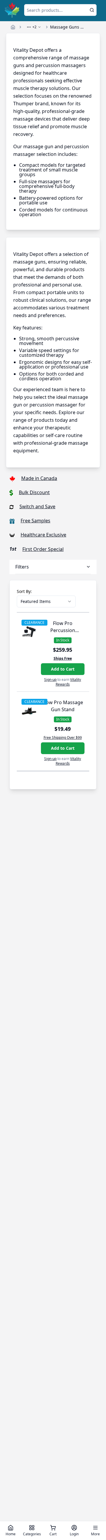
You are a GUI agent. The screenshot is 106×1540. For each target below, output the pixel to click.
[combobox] (46, 601)
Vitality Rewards (68, 682)
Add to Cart (62, 669)
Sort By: (24, 591)
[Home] (12, 27)
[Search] (92, 10)
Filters (22, 567)
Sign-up (50, 679)
